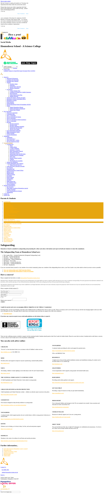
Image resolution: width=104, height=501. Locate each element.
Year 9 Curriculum (11, 118)
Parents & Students (8, 143)
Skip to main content (6, 1)
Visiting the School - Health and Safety (16, 97)
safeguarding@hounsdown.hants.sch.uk (30, 278)
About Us (6, 77)
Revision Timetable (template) (17, 126)
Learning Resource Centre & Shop (15, 170)
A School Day (10, 144)
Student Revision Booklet (16, 128)
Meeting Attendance (14, 88)
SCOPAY (32, 71)
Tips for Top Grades (14, 129)
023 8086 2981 (5, 469)
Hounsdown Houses (15, 152)
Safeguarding (10, 178)
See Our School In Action (13, 141)
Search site (3, 492)
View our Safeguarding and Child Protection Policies (17, 270)
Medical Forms (10, 171)
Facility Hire (7, 195)
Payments (25, 71)
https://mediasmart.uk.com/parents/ (60, 407)
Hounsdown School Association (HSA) (16, 99)
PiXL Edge (12, 156)
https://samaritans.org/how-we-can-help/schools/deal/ (13, 405)
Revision (9, 122)
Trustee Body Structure (15, 86)
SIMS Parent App (11, 181)
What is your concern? (6, 300)
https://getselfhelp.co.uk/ (58, 393)
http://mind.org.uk (5, 363)
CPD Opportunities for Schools (14, 191)
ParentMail (9, 176)
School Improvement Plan (16, 95)
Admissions (6, 136)
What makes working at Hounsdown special (17, 188)
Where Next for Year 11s (16, 165)
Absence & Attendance (12, 162)
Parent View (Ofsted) (15, 110)
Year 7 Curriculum (11, 115)
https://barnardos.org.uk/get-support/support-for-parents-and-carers (68, 382)
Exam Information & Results (13, 130)
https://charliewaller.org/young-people (61, 417)
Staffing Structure (14, 96)
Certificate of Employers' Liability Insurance (20, 92)
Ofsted (8, 106)
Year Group (4, 295)
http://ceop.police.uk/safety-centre (9, 394)
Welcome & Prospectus (12, 78)
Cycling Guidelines (14, 148)
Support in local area (9, 453)
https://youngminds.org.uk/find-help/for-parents (63, 350)
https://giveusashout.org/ (58, 431)
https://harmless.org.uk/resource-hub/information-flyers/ (14, 440)
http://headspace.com (57, 364)
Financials (12, 85)
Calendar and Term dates (13, 80)
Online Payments (11, 174)
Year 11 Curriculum (11, 121)
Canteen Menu (13, 147)
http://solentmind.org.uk (58, 373)
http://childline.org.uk (6, 352)
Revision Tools (13, 125)
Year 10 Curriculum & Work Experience (16, 119)
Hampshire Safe (10, 169)
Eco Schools (10, 167)
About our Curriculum (12, 112)
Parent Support (10, 177)
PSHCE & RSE (10, 133)
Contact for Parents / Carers (10, 451)
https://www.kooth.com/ (6, 429)
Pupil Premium (10, 101)
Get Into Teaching (11, 189)
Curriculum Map (11, 114)
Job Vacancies (10, 187)
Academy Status (14, 84)
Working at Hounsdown (9, 185)
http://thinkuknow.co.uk (6, 382)
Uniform (12, 159)
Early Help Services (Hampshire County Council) (16, 448)
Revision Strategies (14, 123)
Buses (11, 145)
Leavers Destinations (12, 134)
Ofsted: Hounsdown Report (16, 107)
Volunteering (10, 192)
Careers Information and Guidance (15, 163)
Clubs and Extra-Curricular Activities (16, 166)
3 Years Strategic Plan (15, 90)
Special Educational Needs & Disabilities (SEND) (19, 104)
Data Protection (13, 93)
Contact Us (11, 71)
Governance (10, 89)
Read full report (8, 313)
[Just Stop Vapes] (29, 64)
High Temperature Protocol (16, 151)
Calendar (6, 71)
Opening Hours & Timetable (16, 155)
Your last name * (5, 292)
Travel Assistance (11, 184)
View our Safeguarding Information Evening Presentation (18, 271)
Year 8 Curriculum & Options (14, 117)
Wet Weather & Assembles (16, 160)
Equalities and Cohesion (12, 81)
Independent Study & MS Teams (18, 154)
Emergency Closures (15, 149)
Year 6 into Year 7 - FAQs (13, 140)
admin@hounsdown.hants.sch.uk (10, 472)
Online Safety (7, 455)
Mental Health (7, 454)
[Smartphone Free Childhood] (12, 64)
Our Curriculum (7, 111)
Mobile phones (10, 173)
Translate (15, 68)
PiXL (29, 71)
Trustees (9, 82)
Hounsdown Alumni (12, 100)
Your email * (4, 294)
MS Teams (19, 71)
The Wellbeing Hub (11, 182)
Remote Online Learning (16, 158)
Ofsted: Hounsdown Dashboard (17, 108)
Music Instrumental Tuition (13, 132)
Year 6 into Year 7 (11, 139)
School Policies (10, 103)
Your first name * (5, 291)
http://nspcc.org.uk (5, 373)
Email (15, 71)
